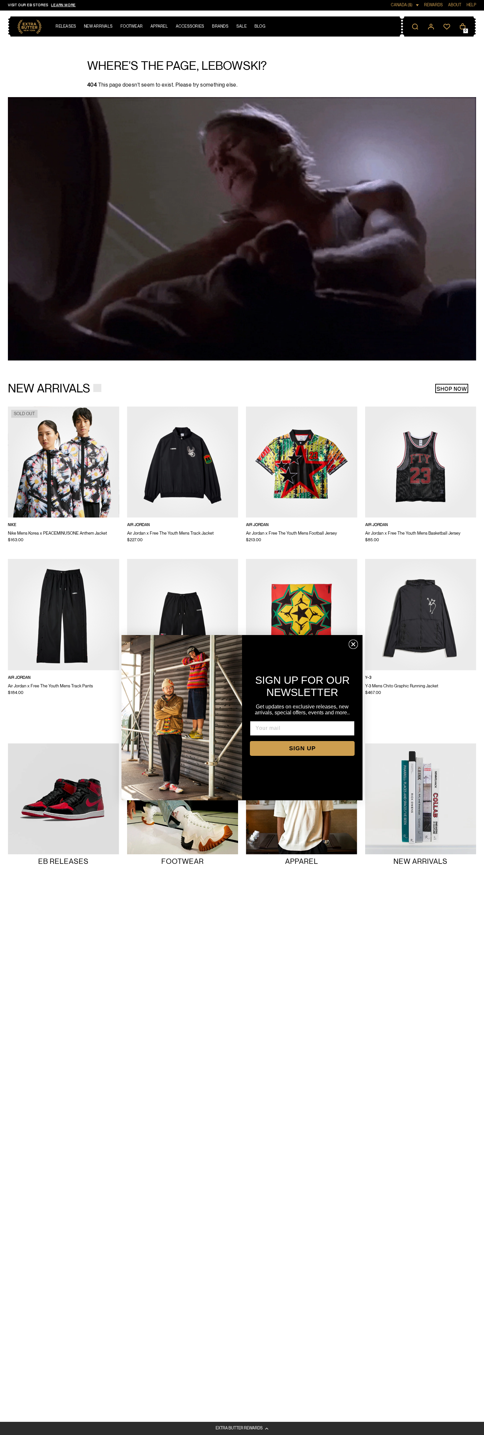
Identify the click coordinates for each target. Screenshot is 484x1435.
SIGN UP (302, 748)
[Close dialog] (353, 644)
